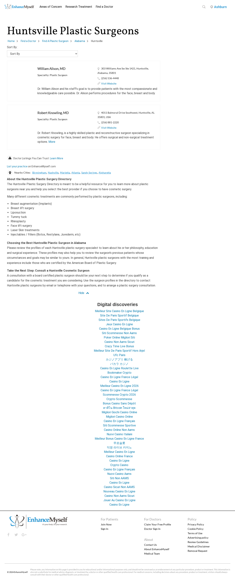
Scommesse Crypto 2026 (119, 394)
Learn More (56, 158)
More (51, 141)
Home (11, 41)
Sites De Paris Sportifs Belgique (119, 320)
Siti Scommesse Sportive (119, 425)
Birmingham (39, 172)
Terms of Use (195, 533)
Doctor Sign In (152, 528)
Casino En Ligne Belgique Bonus (119, 328)
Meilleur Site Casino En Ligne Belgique (119, 311)
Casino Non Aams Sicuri (119, 342)
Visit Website (108, 83)
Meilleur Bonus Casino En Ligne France (119, 438)
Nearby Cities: (22, 172)
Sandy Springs (89, 172)
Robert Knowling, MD (53, 113)
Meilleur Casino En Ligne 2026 (119, 386)
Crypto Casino (119, 465)
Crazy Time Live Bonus (119, 346)
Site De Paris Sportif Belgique (119, 315)
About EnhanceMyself (156, 549)
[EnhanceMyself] (19, 8)
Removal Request (197, 550)
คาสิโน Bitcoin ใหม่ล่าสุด (119, 408)
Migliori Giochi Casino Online (119, 412)
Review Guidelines (198, 542)
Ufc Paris (119, 355)
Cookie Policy (195, 528)
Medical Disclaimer (199, 546)
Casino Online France (119, 456)
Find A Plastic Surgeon (55, 41)
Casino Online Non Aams (119, 430)
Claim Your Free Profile (157, 524)
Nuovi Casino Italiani (119, 434)
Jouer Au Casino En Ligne (119, 500)
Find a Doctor (104, 6)
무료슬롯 (119, 443)
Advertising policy (198, 537)
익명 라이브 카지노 (119, 447)
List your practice (17, 166)
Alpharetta (105, 172)
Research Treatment (78, 6)
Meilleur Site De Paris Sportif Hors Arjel (119, 350)
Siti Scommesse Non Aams (119, 333)
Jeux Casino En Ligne (119, 324)
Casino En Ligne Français (119, 421)
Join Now (106, 524)
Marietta (65, 172)
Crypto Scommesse (119, 399)
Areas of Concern (50, 6)
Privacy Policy (196, 524)
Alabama (80, 41)
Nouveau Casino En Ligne (119, 491)
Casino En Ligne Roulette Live (119, 368)
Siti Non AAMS (119, 478)
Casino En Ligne (119, 381)
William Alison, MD (51, 69)
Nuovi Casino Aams (119, 474)
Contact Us (150, 544)
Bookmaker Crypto (119, 372)
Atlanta (75, 172)
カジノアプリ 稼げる (119, 359)
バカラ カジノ (119, 364)
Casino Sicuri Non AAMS (119, 487)
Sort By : (12, 47)
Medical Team (152, 553)
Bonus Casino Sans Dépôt (119, 403)
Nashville (53, 172)
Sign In (104, 528)
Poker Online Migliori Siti (119, 337)
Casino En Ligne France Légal (119, 377)
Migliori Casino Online (119, 416)
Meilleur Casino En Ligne (119, 452)
